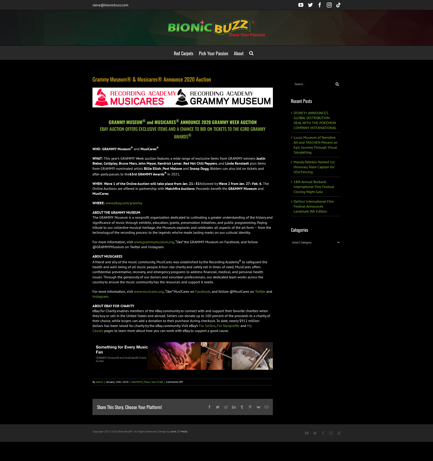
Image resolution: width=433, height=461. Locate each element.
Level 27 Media (178, 431)
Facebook (202, 291)
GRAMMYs (137, 382)
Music (147, 382)
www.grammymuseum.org (154, 242)
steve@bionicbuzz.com (110, 5)
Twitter (260, 291)
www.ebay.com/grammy (124, 203)
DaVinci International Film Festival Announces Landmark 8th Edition (314, 206)
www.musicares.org (149, 291)
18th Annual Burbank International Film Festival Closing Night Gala (314, 186)
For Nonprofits (228, 325)
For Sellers (207, 325)
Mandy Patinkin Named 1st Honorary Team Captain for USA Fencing (314, 167)
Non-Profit (157, 382)
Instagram (100, 296)
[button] (251, 53)
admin (99, 382)
